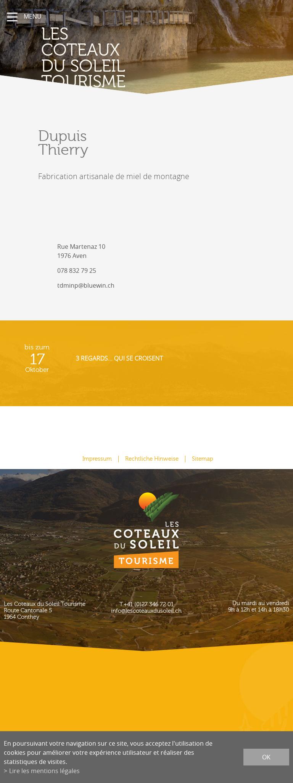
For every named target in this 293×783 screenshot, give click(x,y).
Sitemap (202, 459)
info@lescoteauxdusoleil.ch (146, 611)
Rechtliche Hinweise (152, 459)
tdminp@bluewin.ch (85, 285)
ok (266, 757)
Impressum (97, 459)
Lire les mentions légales (44, 771)
